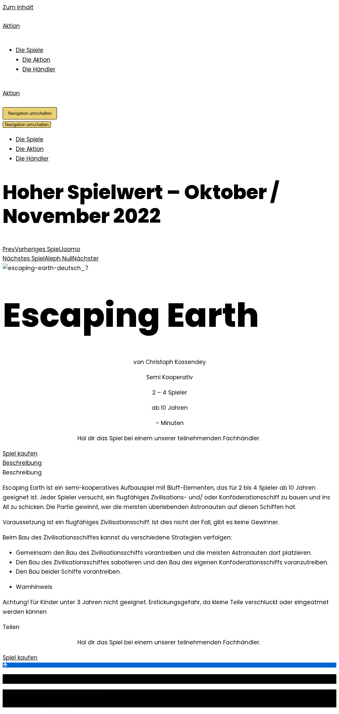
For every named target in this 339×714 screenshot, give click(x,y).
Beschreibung (22, 463)
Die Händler (39, 69)
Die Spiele (29, 50)
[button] (20, 454)
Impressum (60, 703)
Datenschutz (21, 703)
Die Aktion (36, 60)
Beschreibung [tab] (22, 472)
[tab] (169, 463)
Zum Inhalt (18, 7)
